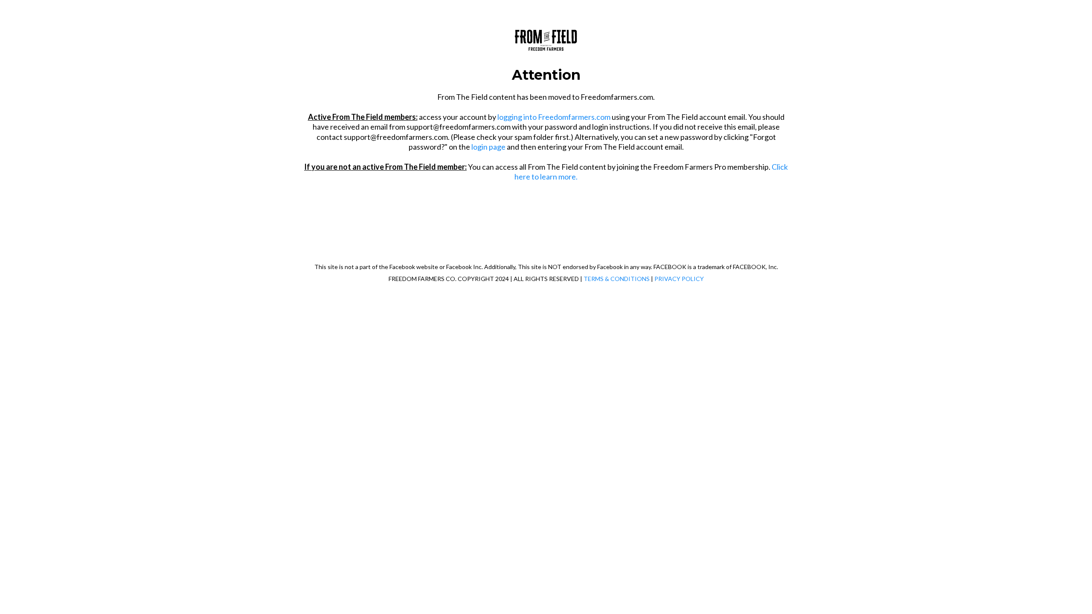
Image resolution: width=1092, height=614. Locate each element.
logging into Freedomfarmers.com (553, 117)
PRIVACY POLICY (679, 278)
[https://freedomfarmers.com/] (546, 38)
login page (488, 146)
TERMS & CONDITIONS (617, 278)
